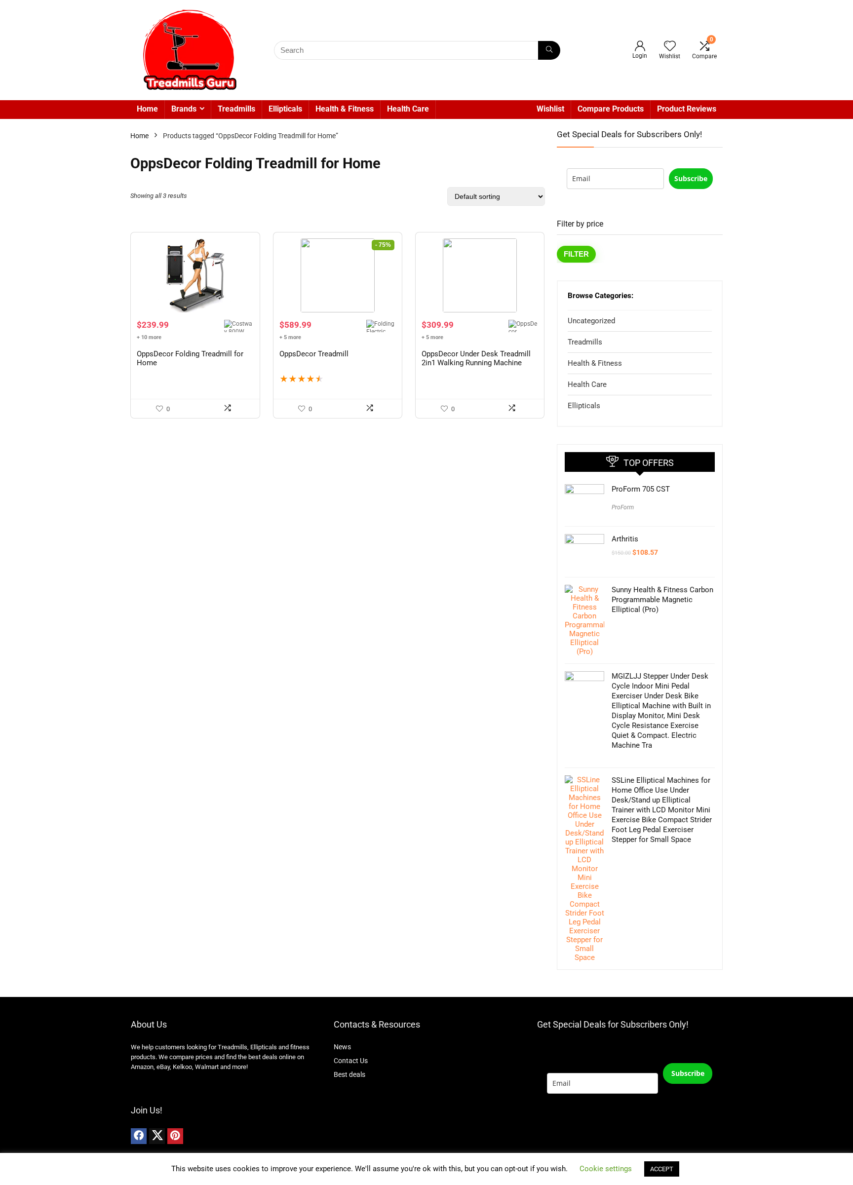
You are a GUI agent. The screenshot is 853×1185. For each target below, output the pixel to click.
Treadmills (236, 109)
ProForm (623, 507)
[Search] (549, 50)
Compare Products (611, 109)
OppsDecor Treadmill (314, 353)
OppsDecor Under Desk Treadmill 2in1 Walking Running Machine (476, 358)
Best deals (349, 1074)
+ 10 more (149, 337)
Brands (183, 109)
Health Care (408, 109)
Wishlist (550, 109)
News (342, 1047)
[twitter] (157, 1136)
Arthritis (625, 539)
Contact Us (351, 1061)
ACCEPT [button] (661, 1169)
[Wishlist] (670, 47)
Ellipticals (285, 109)
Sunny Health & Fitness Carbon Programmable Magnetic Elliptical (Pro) (662, 599)
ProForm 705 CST (641, 489)
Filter (576, 254)
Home (147, 109)
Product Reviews (686, 109)
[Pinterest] (175, 1136)
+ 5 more (290, 337)
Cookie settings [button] (606, 1168)
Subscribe (690, 178)
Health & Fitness (344, 109)
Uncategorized (591, 320)
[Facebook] (139, 1136)
